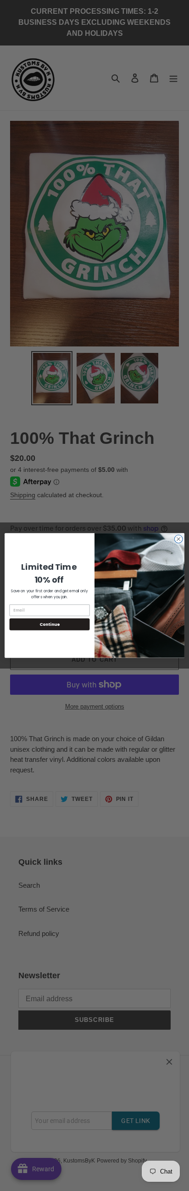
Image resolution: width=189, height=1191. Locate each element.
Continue (49, 624)
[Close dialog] (178, 539)
